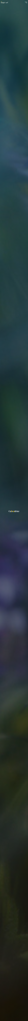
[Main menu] (26, 2)
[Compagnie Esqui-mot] (4, 2)
